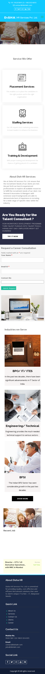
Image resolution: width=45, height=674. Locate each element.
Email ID (5, 266)
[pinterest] (29, 9)
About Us (12, 611)
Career (11, 622)
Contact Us (12, 617)
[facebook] (15, 9)
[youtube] (25, 9)
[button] (12, 236)
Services (11, 614)
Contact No (6, 278)
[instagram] (22, 9)
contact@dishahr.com (23, 5)
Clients (11, 620)
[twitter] (19, 9)
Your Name (6, 255)
